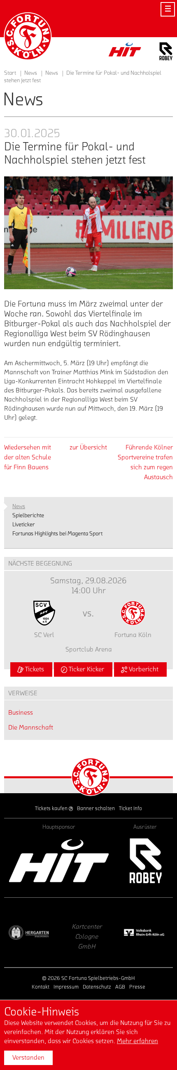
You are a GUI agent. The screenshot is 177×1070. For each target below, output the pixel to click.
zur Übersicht (88, 447)
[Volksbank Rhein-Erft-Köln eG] (100, 932)
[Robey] (145, 860)
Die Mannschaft (30, 727)
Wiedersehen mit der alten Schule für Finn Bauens (27, 457)
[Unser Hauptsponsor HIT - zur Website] (125, 52)
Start (10, 73)
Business (20, 712)
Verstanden (28, 1057)
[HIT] (59, 860)
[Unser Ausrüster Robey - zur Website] (166, 53)
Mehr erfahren (137, 1041)
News (51, 73)
